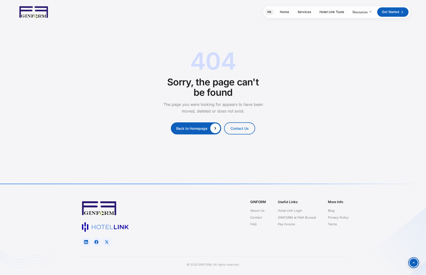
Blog (331, 210)
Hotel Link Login (290, 210)
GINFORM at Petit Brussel (297, 217)
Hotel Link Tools (332, 12)
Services (304, 12)
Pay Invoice (286, 224)
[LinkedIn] (86, 242)
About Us (257, 210)
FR (269, 12)
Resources (360, 12)
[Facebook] (96, 242)
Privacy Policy (338, 217)
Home (284, 12)
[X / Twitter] (107, 242)
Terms (332, 224)
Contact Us (240, 128)
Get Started (390, 12)
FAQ (253, 224)
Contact (256, 217)
